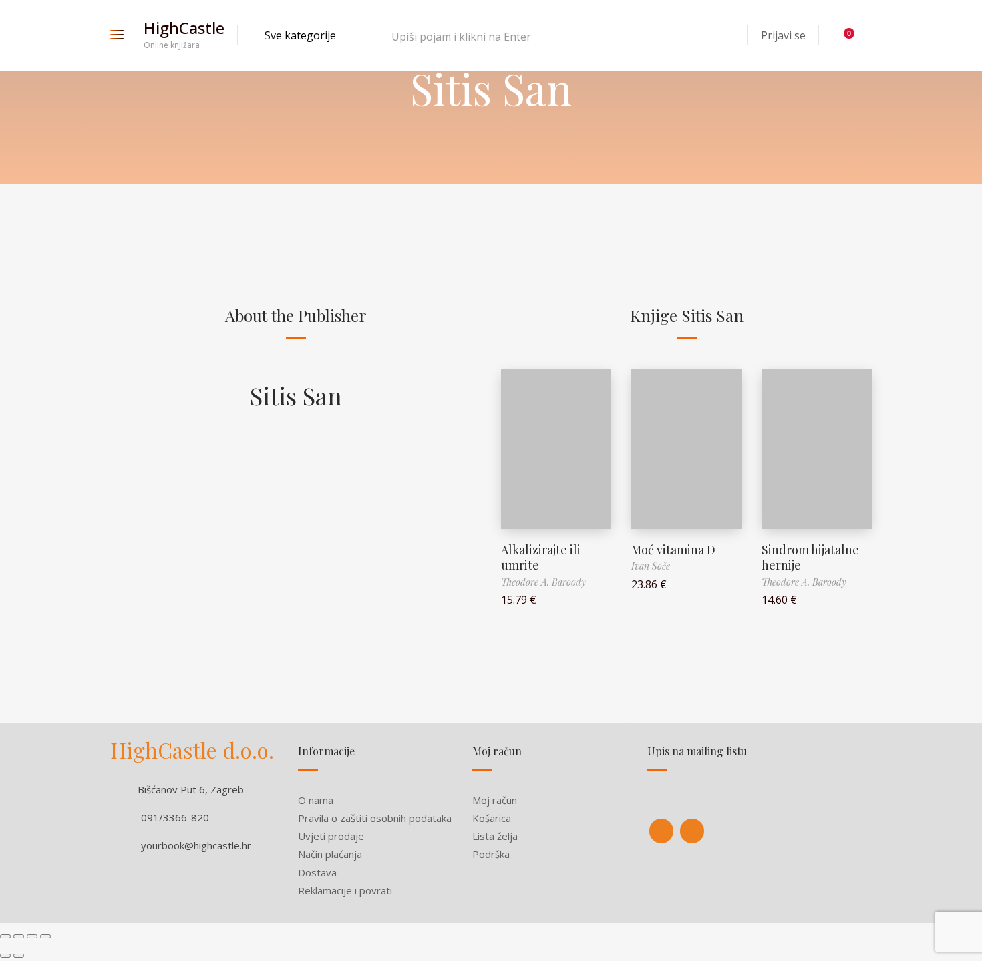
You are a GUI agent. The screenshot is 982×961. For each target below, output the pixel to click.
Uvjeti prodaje (331, 836)
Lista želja (495, 836)
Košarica (491, 818)
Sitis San (296, 395)
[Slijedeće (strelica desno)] (18, 956)
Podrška (491, 854)
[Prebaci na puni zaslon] (32, 936)
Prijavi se (783, 35)
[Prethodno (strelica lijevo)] (5, 956)
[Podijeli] (18, 936)
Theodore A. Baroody (543, 582)
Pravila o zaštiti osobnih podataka (375, 818)
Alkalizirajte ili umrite (541, 557)
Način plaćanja (330, 854)
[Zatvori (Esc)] (5, 936)
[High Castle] (661, 831)
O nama (315, 800)
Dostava (317, 872)
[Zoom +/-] (45, 936)
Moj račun (494, 800)
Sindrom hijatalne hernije (810, 557)
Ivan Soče (650, 566)
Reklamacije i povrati (345, 890)
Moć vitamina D (673, 550)
